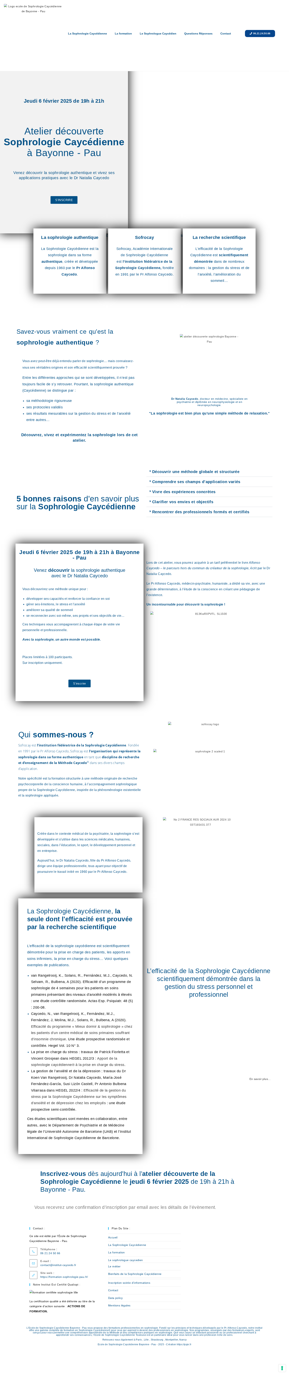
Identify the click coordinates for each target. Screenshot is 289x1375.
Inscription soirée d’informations (129, 1282)
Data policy (115, 1298)
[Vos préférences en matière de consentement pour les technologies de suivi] (282, 1368)
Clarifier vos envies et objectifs (182, 502)
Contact (225, 33)
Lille (146, 1339)
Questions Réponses (198, 33)
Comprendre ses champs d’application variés (196, 482)
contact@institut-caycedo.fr (58, 1265)
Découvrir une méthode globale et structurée (195, 472)
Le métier (114, 1266)
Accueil (113, 1237)
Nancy (183, 1339)
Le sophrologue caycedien (125, 1260)
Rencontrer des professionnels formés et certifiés (200, 512)
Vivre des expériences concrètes (183, 492)
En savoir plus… (260, 1079)
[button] (209, 472)
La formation (123, 33)
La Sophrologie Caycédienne (87, 33)
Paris (139, 1339)
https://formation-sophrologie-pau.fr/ (64, 1276)
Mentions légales (119, 1305)
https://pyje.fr (184, 1344)
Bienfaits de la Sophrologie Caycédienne (135, 1273)
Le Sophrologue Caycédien (158, 33)
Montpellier (171, 1339)
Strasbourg (157, 1339)
